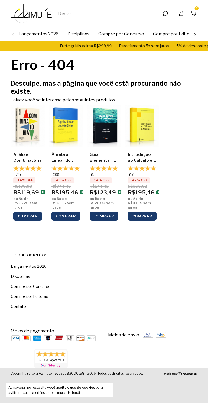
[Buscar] (165, 13)
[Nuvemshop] (180, 374)
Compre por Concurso (121, 34)
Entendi (74, 393)
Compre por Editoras (174, 34)
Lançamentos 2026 (38, 34)
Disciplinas (78, 34)
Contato (18, 306)
